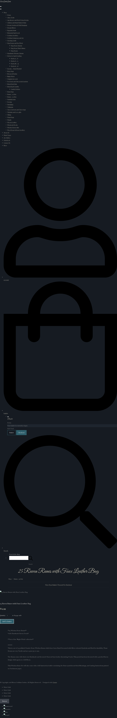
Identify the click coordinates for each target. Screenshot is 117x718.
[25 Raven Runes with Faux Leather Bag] (3, 598)
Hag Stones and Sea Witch (15, 43)
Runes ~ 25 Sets (11, 97)
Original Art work (12, 79)
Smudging (10, 104)
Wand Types (7, 135)
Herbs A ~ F (14, 58)
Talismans (10, 107)
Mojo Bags (10, 71)
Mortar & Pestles (12, 74)
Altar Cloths (10, 17)
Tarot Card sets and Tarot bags (16, 109)
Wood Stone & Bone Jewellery (16, 130)
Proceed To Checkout (65, 585)
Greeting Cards (11, 40)
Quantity (2, 615)
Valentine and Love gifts (14, 112)
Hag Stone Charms (16, 45)
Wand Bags (10, 117)
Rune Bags (10, 92)
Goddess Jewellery (12, 35)
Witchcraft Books (12, 125)
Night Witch (10, 76)
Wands (9, 120)
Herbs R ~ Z (14, 66)
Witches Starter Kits (13, 127)
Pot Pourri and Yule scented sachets (17, 81)
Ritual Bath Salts (12, 84)
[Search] (30, 558)
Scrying (9, 102)
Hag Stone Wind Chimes (18, 48)
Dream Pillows (11, 28)
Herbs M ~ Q (15, 63)
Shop (5, 12)
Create (55, 682)
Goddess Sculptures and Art (15, 38)
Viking (9, 115)
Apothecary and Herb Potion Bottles (18, 20)
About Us (6, 132)
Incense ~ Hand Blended (14, 69)
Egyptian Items (11, 30)
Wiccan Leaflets (11, 122)
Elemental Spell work (13, 33)
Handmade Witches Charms (15, 53)
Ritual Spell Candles (13, 86)
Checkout (21, 433)
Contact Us (7, 143)
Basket (11, 433)
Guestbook (7, 140)
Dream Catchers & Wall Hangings (17, 25)
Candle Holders (15, 89)
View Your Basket (51, 585)
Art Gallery (7, 138)
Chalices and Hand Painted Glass (16, 22)
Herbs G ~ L (14, 61)
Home (9, 15)
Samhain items (11, 99)
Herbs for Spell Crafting (14, 56)
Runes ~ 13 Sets (11, 94)
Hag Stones (14, 51)
